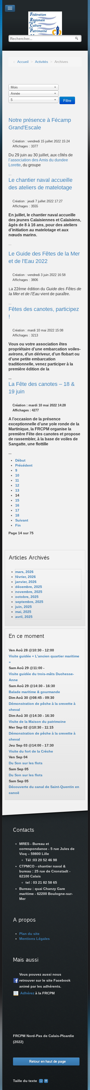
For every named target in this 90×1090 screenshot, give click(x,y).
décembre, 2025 (28, 587)
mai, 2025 (23, 612)
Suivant (21, 520)
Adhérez (27, 993)
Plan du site (29, 934)
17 (17, 510)
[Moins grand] (41, 1081)
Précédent (23, 465)
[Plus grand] (46, 1081)
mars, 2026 (24, 572)
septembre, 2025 (29, 602)
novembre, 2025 (28, 592)
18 (17, 515)
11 (17, 480)
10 (17, 475)
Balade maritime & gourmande (34, 692)
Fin (18, 525)
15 (17, 500)
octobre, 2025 (26, 597)
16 (17, 505)
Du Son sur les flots (25, 763)
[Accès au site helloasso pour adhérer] (16, 993)
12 (17, 485)
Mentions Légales (34, 939)
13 (17, 490)
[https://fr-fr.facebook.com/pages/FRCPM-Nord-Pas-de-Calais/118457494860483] (16, 980)
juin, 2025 (23, 607)
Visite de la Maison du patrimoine (37, 722)
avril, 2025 (23, 617)
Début (20, 460)
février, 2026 (25, 577)
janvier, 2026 (25, 582)
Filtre (67, 100)
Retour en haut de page (47, 1061)
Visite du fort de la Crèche (31, 751)
